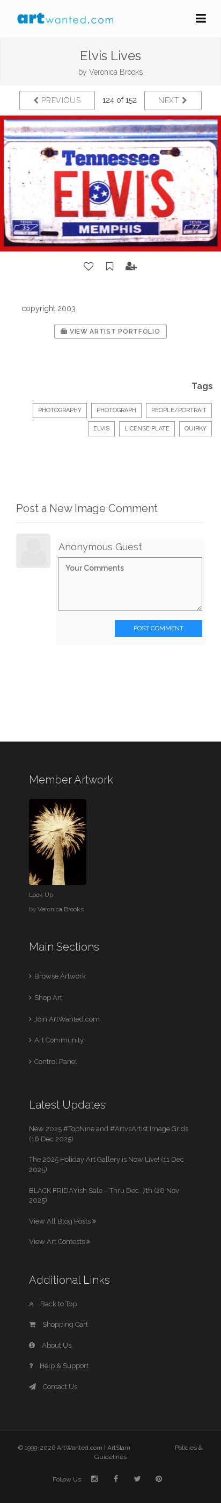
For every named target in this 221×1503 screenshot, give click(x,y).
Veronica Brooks (116, 72)
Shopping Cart (64, 1324)
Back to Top (58, 1304)
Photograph (116, 410)
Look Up (41, 894)
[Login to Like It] (89, 266)
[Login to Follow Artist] (131, 266)
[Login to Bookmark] (110, 266)
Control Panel (55, 1062)
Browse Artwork (60, 976)
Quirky (196, 428)
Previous (60, 100)
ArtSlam (118, 1447)
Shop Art (48, 998)
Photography (60, 410)
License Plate (147, 428)
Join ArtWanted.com (67, 1019)
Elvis (101, 428)
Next (170, 100)
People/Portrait (179, 410)
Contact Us (59, 1387)
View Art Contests (57, 1242)
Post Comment (158, 628)
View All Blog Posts (60, 1221)
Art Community (59, 1040)
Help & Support (63, 1366)
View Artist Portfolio (114, 331)
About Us (55, 1345)
